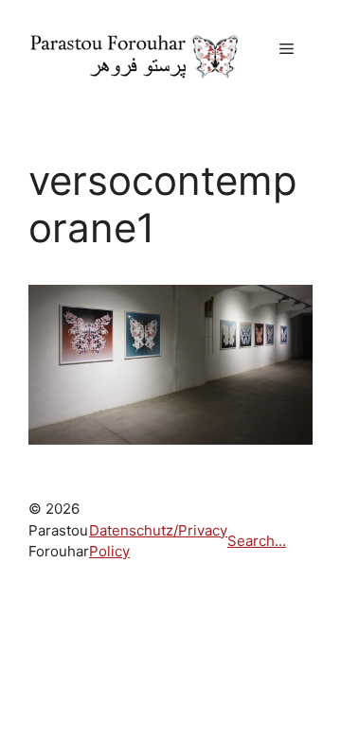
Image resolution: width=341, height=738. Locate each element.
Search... (256, 541)
